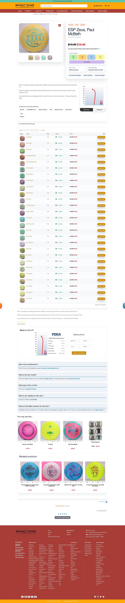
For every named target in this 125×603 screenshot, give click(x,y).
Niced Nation (51, 569)
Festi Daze (41, 560)
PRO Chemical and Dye (53, 581)
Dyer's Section (99, 551)
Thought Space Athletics (64, 565)
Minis (72, 567)
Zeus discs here (75, 378)
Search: (21, 130)
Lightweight (98, 562)
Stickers (72, 572)
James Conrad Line (43, 586)
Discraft (22, 109)
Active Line (31, 546)
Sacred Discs (61, 551)
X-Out (97, 584)
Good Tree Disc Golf (43, 572)
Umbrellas (73, 579)
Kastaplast (50, 545)
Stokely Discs (62, 557)
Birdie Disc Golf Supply (34, 558)
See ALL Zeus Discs (79, 353)
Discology (31, 586)
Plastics (41, 14)
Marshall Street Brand (52, 558)
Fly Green (41, 567)
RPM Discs (61, 550)
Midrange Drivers (88, 553)
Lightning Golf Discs (52, 553)
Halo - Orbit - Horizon (100, 557)
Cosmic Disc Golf (32, 569)
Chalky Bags (73, 553)
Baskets (72, 550)
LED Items (73, 565)
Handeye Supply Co (43, 576)
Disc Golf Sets (88, 548)
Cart (108, 6)
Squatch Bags (62, 555)
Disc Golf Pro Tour (100, 546)
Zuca (60, 584)
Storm (60, 558)
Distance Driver (31, 389)
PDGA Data (99, 109)
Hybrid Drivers (88, 551)
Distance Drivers (43, 109)
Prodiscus (50, 584)
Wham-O (60, 576)
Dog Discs (98, 548)
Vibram (60, 571)
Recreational (98, 567)
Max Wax (50, 560)
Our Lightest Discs (62, 11)
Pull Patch (50, 586)
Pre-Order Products (100, 564)
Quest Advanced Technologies (65, 545)
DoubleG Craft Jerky (43, 550)
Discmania (31, 584)
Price (71, 134)
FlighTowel (41, 565)
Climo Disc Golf (32, 567)
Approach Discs (88, 545)
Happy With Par (42, 577)
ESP (45, 14)
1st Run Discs (99, 545)
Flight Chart (86, 109)
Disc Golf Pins (32, 579)
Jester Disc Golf (42, 588)
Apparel (72, 546)
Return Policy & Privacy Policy (53, 601)
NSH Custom (51, 572)
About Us (38, 11)
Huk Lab (41, 581)
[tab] (101, 510)
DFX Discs (31, 574)
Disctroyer (41, 545)
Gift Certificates (19, 555)
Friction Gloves (42, 569)
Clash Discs (31, 565)
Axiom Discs (31, 553)
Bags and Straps (74, 548)
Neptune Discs (51, 567)
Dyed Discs (98, 550)
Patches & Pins (74, 571)
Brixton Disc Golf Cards (76, 551)
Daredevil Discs (32, 572)
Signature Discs (59, 109)
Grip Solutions (74, 558)
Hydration (73, 562)
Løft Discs (50, 557)
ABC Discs (31, 545)
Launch (49, 548)
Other (49, 576)
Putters (86, 555)
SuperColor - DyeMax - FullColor (103, 576)
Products (28, 11)
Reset (43, 130)
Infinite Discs (42, 583)
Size (48, 134)
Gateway (41, 571)
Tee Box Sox (61, 564)
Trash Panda (61, 567)
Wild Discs (61, 577)
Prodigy (50, 583)
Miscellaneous (74, 569)
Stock (57, 134)
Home (20, 11)
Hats (72, 560)
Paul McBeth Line (31, 109)
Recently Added (102, 11)
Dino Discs (31, 577)
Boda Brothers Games (33, 560)
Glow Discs (98, 553)
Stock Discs (69, 109)
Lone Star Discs (51, 555)
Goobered (98, 555)
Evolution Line (42, 557)
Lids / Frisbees (99, 560)
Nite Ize (50, 571)
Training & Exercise (75, 577)
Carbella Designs (32, 562)
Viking (60, 572)
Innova (40, 584)
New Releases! (90, 11)
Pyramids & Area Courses (54, 536)
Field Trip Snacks (42, 562)
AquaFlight (31, 551)
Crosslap (31, 571)
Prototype (98, 565)
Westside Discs (62, 574)
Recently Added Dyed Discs (19, 550)
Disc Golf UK (31, 581)
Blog (49, 534)
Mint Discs (50, 564)
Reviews (68, 534)
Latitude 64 (50, 546)
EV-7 (40, 555)
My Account (99, 6)
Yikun (60, 581)
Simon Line (61, 553)
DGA (30, 576)
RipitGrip (60, 546)
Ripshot (60, 548)
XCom (60, 579)
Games (72, 557)
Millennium (50, 562)
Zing (60, 583)
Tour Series (98, 579)
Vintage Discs (99, 583)
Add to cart (101, 137)
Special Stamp (99, 572)
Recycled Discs (99, 569)
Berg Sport (31, 555)
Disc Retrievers (74, 555)
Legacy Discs (51, 551)
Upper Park (61, 569)
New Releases (18, 542)
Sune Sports (61, 562)
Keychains (73, 564)
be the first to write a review (62, 517)
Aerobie (30, 548)
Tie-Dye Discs (99, 577)
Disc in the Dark (32, 583)
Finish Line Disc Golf (43, 564)
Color (27, 134)
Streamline (61, 560)
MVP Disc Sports (52, 565)
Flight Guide (49, 11)
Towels (72, 574)
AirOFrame (73, 545)
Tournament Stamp (100, 581)
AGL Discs (31, 550)
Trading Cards (74, 576)
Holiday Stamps (99, 558)
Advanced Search (19, 557)
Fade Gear (41, 558)
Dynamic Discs (42, 551)
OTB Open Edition (52, 574)
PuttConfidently (51, 588)
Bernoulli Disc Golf (33, 557)
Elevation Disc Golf (43, 553)
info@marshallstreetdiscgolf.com (95, 534)
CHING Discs (32, 564)
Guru (40, 574)
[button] (59, 25)
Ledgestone (50, 550)
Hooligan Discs (42, 579)
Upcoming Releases (77, 11)
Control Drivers (88, 546)
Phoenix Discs (51, 579)
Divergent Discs (42, 546)
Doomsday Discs (42, 548)
